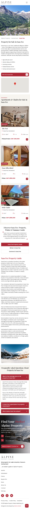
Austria (3, 470)
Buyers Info (4, 479)
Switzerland (14, 38)
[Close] (27, 486)
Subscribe (7, 504)
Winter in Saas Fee (15, 248)
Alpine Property (5, 38)
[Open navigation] (27, 3)
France (3, 476)
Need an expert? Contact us (10, 446)
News (2, 482)
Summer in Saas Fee (15, 251)
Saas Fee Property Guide (15, 244)
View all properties (7, 74)
